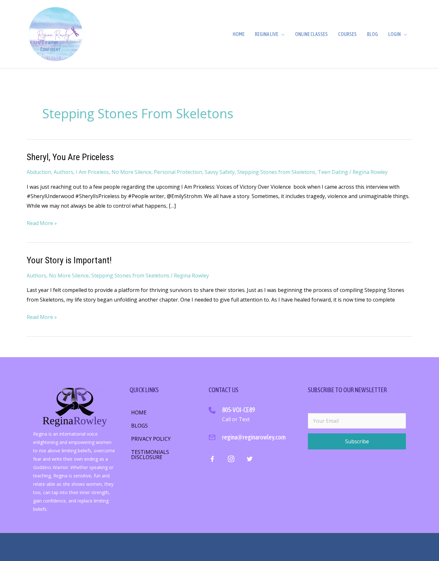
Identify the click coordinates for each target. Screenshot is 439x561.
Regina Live (266, 34)
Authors (63, 172)
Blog (372, 34)
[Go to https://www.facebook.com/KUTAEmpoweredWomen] (212, 460)
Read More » (42, 223)
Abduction (39, 172)
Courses (347, 34)
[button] (357, 441)
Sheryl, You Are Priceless (70, 157)
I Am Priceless (92, 172)
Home (239, 34)
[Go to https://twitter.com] (249, 460)
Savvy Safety (220, 172)
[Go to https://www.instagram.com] (231, 460)
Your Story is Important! (69, 260)
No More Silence (131, 172)
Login (394, 34)
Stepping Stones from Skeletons (276, 172)
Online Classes (311, 34)
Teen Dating (333, 172)
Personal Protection (178, 172)
